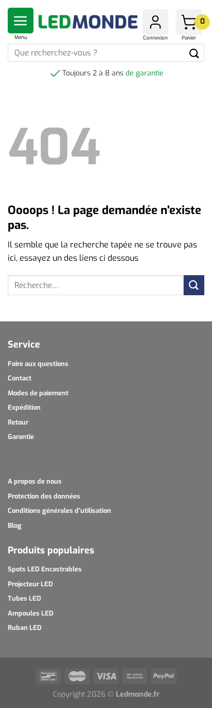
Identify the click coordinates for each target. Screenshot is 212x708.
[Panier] (189, 22)
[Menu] (20, 20)
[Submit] (194, 53)
